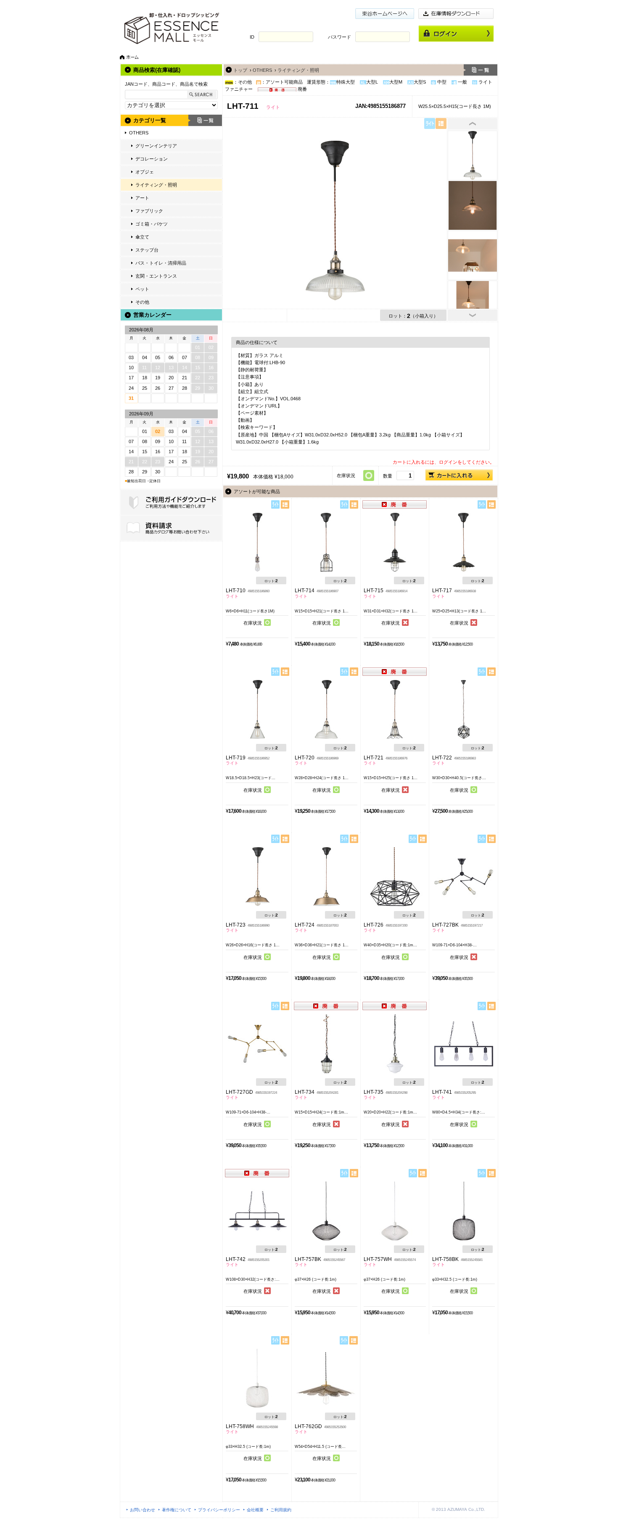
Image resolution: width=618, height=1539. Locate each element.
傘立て (142, 236)
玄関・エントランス (156, 275)
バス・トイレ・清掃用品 (160, 262)
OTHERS (138, 132)
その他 (142, 302)
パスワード (339, 36)
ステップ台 (146, 249)
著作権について (176, 1509)
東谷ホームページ (384, 13)
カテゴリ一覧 (149, 120)
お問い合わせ (142, 1509)
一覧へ (480, 70)
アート (142, 197)
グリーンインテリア (156, 145)
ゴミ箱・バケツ (151, 223)
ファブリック (149, 210)
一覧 (205, 120)
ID (252, 36)
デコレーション (151, 158)
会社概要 (255, 1509)
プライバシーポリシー (219, 1509)
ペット (142, 289)
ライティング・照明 (156, 184)
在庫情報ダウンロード (456, 13)
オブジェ (144, 171)
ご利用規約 (280, 1509)
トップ (240, 70)
